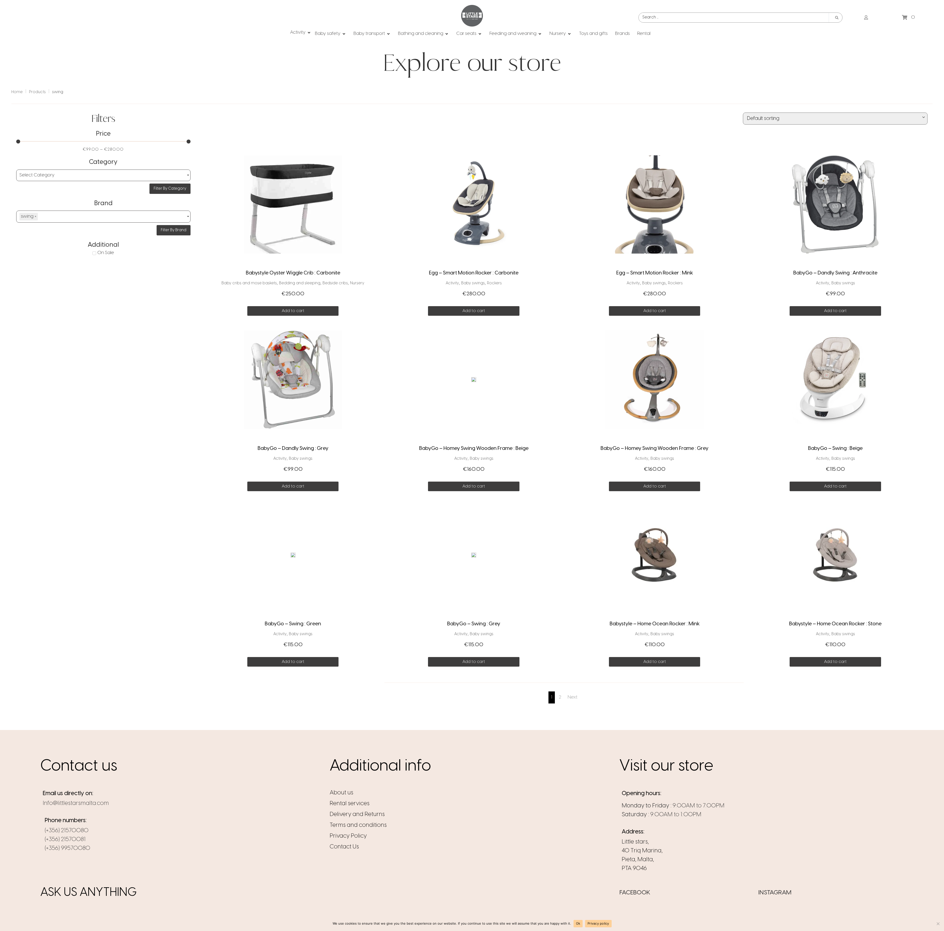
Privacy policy (598, 923)
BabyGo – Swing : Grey (473, 624)
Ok (578, 923)
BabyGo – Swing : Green (293, 624)
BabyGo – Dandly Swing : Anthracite (835, 273)
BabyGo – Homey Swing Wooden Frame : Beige (474, 448)
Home (17, 92)
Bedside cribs (335, 283)
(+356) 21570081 (65, 839)
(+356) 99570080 (67, 848)
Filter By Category (170, 188)
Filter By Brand (173, 230)
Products (37, 92)
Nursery (357, 283)
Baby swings (473, 283)
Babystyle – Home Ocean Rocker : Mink (655, 624)
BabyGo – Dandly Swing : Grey (293, 448)
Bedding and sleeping (299, 283)
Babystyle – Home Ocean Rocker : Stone (835, 624)
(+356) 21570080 (66, 831)
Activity (452, 283)
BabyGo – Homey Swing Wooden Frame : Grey (654, 448)
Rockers (494, 283)
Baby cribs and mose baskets (249, 283)
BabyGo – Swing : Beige (835, 448)
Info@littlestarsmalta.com (76, 803)
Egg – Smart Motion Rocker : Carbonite (473, 273)
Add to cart (293, 311)
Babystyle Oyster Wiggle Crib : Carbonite (293, 273)
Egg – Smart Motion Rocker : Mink (654, 273)
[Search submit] (836, 18)
